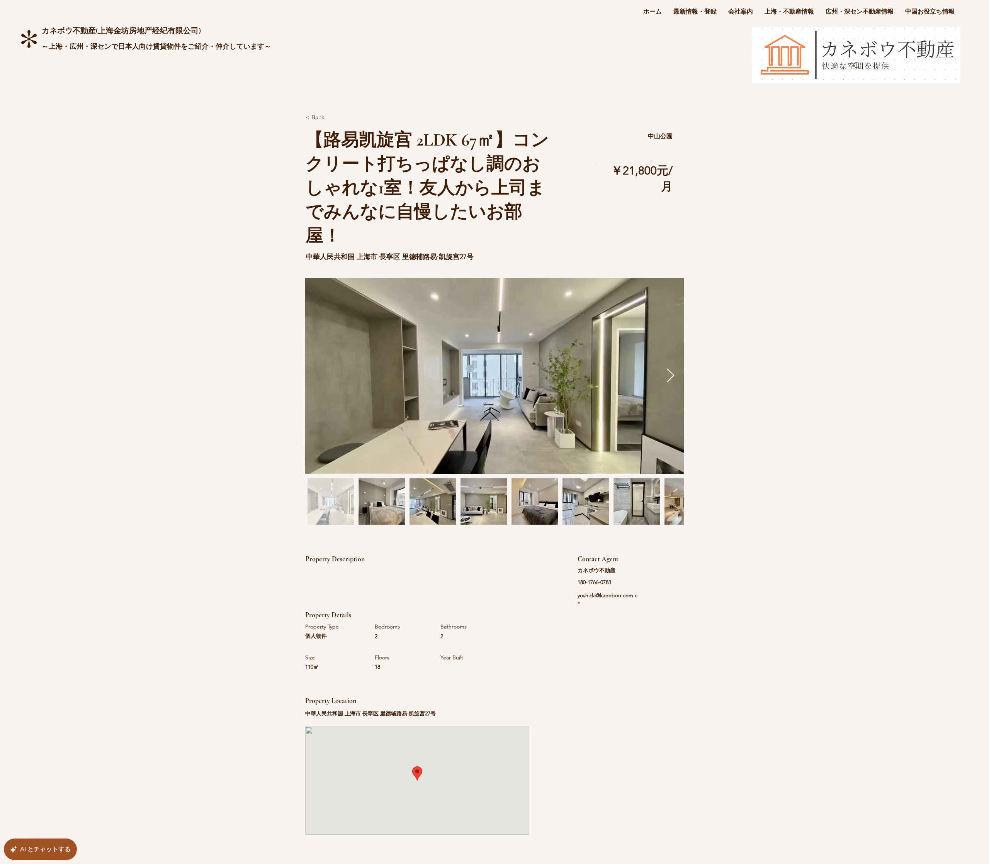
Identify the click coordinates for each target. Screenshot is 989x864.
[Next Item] (670, 375)
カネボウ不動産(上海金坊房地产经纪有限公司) (121, 31)
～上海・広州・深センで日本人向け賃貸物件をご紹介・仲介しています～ (156, 46)
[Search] (857, 65)
